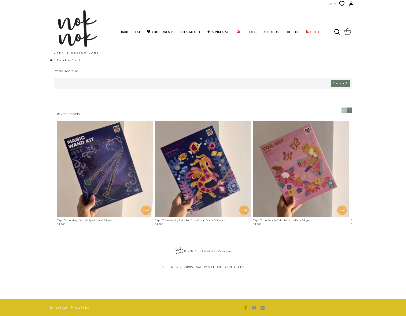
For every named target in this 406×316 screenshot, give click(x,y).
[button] (344, 110)
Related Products (68, 114)
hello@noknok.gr (221, 251)
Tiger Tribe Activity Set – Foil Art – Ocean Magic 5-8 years (190, 220)
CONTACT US (234, 267)
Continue (338, 83)
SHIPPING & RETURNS (177, 267)
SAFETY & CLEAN (208, 267)
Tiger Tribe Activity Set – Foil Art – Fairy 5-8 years (283, 220)
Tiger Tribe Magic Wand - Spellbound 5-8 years (86, 220)
